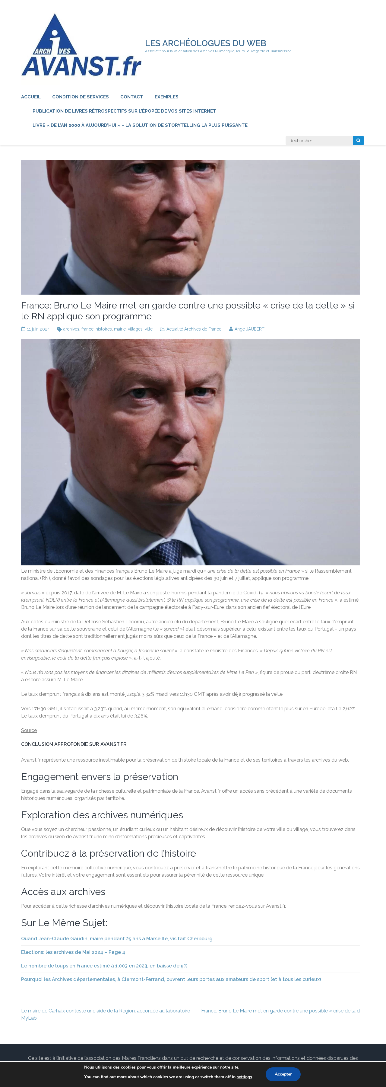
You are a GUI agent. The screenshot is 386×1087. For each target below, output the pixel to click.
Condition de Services (80, 97)
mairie (120, 329)
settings (244, 1077)
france (87, 329)
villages (135, 329)
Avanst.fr (275, 906)
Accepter (283, 1074)
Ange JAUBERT (249, 329)
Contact (131, 97)
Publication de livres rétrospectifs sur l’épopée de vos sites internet (124, 111)
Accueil (31, 97)
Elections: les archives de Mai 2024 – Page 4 (73, 952)
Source (29, 730)
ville (149, 329)
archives (71, 329)
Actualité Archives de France (193, 329)
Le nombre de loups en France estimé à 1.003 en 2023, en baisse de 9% (104, 966)
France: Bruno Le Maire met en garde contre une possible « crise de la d (280, 1011)
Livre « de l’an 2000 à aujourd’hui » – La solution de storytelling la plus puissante (140, 125)
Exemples (167, 97)
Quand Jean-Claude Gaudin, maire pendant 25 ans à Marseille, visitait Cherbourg (117, 939)
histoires (104, 329)
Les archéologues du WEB (205, 43)
